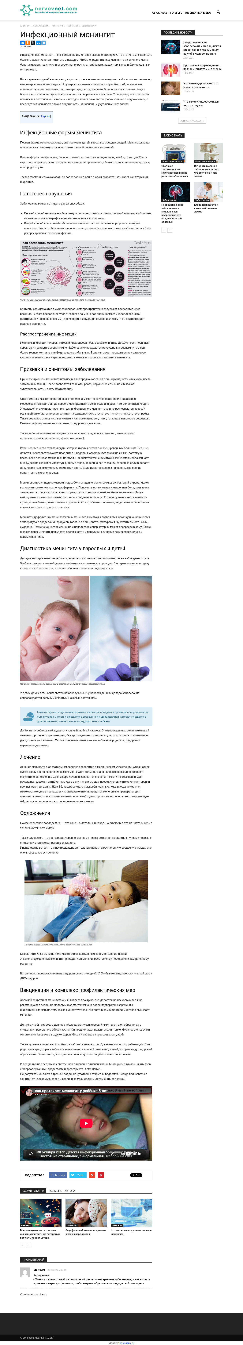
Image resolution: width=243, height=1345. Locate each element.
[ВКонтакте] (22, 43)
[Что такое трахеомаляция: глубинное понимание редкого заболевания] (175, 153)
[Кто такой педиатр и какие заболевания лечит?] (208, 192)
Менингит (26, 1225)
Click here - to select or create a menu (181, 12)
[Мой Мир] (38, 43)
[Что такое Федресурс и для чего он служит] (170, 106)
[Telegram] (43, 43)
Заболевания (169, 200)
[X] (33, 43)
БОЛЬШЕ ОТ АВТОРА (62, 1190)
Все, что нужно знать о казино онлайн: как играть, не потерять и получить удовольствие (40, 1234)
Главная (24, 25)
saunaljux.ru (127, 1342)
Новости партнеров (172, 161)
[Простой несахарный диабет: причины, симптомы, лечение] (170, 70)
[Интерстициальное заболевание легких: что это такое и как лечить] (208, 153)
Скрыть (45, 116)
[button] (218, 12)
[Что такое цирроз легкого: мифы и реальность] (170, 88)
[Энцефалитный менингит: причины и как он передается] (86, 1213)
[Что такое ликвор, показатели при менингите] (131, 1213)
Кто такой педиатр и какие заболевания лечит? (206, 208)
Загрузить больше (190, 120)
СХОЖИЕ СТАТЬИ (33, 1190)
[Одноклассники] (27, 43)
